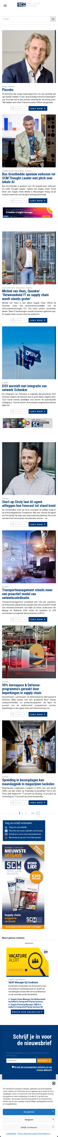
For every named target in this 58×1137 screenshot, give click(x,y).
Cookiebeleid (11, 1134)
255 (32, 813)
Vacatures (20, 980)
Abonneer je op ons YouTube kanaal (25, 837)
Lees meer (37, 108)
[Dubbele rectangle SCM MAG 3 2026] (23, 887)
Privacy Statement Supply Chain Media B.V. (34, 1134)
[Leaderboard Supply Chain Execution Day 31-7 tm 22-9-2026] (27, 423)
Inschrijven (42, 1061)
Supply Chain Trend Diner (13, 171)
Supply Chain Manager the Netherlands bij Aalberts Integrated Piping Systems (26, 1000)
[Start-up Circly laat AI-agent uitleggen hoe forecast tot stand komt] (28, 468)
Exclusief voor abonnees (13, 288)
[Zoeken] (53, 19)
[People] (27, 961)
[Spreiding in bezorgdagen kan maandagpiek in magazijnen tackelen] (28, 747)
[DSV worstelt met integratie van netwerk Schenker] (28, 352)
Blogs (4, 86)
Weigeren (29, 1119)
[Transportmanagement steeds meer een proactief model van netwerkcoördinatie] (28, 557)
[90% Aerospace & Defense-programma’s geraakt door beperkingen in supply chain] (28, 652)
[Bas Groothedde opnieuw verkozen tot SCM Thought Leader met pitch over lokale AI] (28, 141)
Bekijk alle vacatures (26, 1012)
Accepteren (29, 1112)
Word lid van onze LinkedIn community (26, 831)
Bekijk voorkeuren (29, 1127)
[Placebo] (28, 56)
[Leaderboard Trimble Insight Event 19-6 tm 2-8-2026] (27, 212)
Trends (11, 86)
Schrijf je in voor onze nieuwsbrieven (25, 834)
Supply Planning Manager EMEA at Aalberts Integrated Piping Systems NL (25, 1005)
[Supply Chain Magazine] (29, 4)
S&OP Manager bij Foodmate (23, 982)
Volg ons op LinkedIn (18, 827)
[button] (53, 1083)
